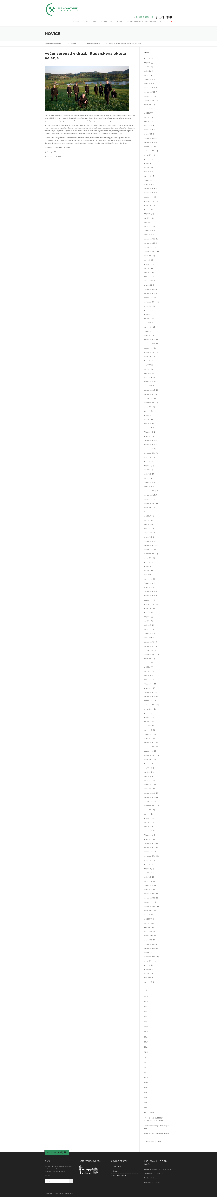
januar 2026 (148, 84)
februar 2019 (148, 432)
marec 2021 (148, 327)
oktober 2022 (148, 247)
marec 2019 (148, 428)
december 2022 (149, 239)
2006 (146, 1098)
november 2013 (149, 696)
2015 (146, 1052)
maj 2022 (147, 268)
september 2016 (150, 554)
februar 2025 (148, 130)
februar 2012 (148, 785)
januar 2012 (148, 789)
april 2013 (147, 726)
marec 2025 (148, 126)
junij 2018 (147, 466)
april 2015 (147, 625)
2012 (146, 1067)
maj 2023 (147, 218)
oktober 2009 (148, 902)
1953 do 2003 (149, 1113)
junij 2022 (147, 264)
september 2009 (150, 906)
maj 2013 (147, 722)
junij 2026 (147, 63)
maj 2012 (147, 772)
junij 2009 (147, 919)
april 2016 (147, 575)
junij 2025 (147, 113)
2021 (146, 1022)
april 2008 (147, 978)
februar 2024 (148, 180)
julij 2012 (147, 764)
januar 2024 (148, 184)
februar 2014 (148, 684)
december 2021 (149, 289)
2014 (146, 1057)
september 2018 (150, 453)
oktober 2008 (148, 953)
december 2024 (149, 138)
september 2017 (149, 503)
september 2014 (150, 654)
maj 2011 (147, 822)
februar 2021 (148, 331)
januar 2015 (148, 638)
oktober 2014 (148, 650)
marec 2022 (148, 277)
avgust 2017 (148, 508)
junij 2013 (147, 717)
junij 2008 (147, 969)
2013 (146, 1062)
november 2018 (149, 445)
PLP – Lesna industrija (119, 1175)
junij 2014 (147, 667)
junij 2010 (147, 869)
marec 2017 (148, 529)
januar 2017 (148, 537)
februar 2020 (148, 382)
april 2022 (147, 272)
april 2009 (147, 927)
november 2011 (149, 797)
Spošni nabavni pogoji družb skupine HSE (156, 1134)
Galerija (94, 21)
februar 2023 (148, 231)
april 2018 (147, 474)
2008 (146, 1087)
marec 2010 (148, 881)
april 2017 (147, 524)
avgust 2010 (148, 860)
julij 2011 (147, 814)
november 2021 (149, 294)
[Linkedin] (163, 17)
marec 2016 (148, 579)
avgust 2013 (148, 709)
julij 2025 (147, 109)
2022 (146, 1017)
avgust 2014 (148, 659)
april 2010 (147, 877)
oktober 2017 (148, 499)
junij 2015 (147, 617)
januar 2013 (148, 738)
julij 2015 (147, 613)
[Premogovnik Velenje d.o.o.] (62, 9)
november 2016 (149, 545)
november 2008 (149, 948)
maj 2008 (147, 973)
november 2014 (149, 646)
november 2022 (149, 243)
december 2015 (149, 591)
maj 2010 (147, 873)
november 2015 (149, 596)
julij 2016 (147, 562)
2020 (146, 1027)
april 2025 (147, 121)
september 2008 (150, 957)
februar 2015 (148, 633)
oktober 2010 (148, 852)
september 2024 (150, 151)
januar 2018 (148, 487)
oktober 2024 (148, 147)
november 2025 (149, 92)
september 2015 (150, 604)
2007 (146, 1093)
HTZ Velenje (117, 1167)
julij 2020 (147, 361)
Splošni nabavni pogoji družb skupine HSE (156, 1127)
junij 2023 (147, 214)
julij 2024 (147, 159)
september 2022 (150, 251)
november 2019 (149, 394)
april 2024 (147, 172)
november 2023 (149, 193)
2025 (146, 1001)
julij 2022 (147, 260)
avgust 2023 (148, 205)
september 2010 (150, 856)
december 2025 (149, 88)
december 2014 (149, 642)
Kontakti (163, 21)
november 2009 (149, 898)
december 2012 (149, 743)
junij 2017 (147, 516)
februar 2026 (148, 79)
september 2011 (150, 806)
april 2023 (147, 222)
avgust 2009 (148, 911)
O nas (85, 21)
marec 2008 (148, 982)
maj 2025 (147, 117)
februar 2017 (148, 533)
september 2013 (150, 705)
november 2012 (149, 747)
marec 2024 (148, 176)
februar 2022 (148, 281)
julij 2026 (147, 58)
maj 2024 (147, 168)
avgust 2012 (148, 759)
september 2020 (150, 352)
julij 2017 (147, 512)
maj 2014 (147, 671)
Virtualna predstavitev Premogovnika (141, 21)
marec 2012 (148, 780)
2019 (146, 1032)
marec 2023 (148, 226)
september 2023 (150, 201)
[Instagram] (61, 1152)
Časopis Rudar (107, 21)
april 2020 (147, 373)
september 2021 (150, 302)
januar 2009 (148, 940)
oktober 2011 (148, 801)
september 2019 (150, 403)
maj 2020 (147, 369)
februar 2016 (148, 583)
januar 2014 (148, 688)
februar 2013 (148, 734)
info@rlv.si (153, 1178)
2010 (146, 1077)
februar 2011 (148, 835)
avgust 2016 (148, 558)
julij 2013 (147, 713)
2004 (146, 1108)
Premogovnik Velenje (53, 152)
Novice (119, 21)
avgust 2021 (148, 306)
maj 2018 (147, 470)
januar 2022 (148, 285)
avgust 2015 (148, 608)
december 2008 (149, 944)
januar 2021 (148, 335)
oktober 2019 (148, 398)
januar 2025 (148, 134)
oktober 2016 (148, 550)
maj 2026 (147, 67)
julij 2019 (147, 411)
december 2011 (149, 793)
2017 (146, 1042)
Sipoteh (115, 1171)
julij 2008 (147, 965)
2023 (146, 1012)
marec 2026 (148, 75)
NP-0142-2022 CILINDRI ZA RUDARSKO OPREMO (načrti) (153, 1119)
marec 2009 (148, 931)
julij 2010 (147, 864)
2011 (146, 1072)
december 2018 (149, 440)
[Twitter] (156, 17)
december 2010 (149, 843)
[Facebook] (160, 17)
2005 (146, 1103)
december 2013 (149, 692)
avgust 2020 (148, 356)
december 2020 (149, 340)
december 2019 (149, 390)
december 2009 (149, 894)
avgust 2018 (148, 457)
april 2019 (147, 424)
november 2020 (149, 344)
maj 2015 (147, 621)
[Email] (170, 17)
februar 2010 (148, 885)
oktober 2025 (148, 96)
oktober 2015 (148, 600)
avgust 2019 (148, 407)
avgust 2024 (148, 155)
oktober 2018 (148, 449)
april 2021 (147, 323)
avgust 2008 (148, 961)
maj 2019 (147, 419)
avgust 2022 (148, 256)
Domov (76, 21)
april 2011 (147, 827)
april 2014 (147, 676)
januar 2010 (148, 890)
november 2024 (149, 142)
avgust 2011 (148, 810)
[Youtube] (167, 17)
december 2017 (149, 491)
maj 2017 (147, 520)
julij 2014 (147, 663)
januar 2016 (148, 587)
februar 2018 (148, 482)
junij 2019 (147, 415)
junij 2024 (147, 163)
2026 (146, 996)
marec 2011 (148, 831)
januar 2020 (148, 386)
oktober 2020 (148, 348)
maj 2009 (147, 923)
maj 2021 (147, 319)
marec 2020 (148, 377)
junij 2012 (147, 768)
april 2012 (147, 776)
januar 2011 (148, 839)
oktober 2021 (148, 298)
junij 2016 (147, 566)
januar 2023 (148, 235)
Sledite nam (51, 1152)
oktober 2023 (148, 197)
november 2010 (149, 848)
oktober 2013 (148, 701)
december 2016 (149, 541)
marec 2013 (148, 730)
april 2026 (147, 71)
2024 (146, 1006)
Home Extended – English (153, 1141)
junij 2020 (147, 365)
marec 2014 (148, 680)
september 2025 (150, 100)
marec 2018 (148, 478)
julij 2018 (147, 461)
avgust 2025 (148, 105)
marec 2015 (148, 629)
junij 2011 (147, 818)
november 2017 (149, 495)
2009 (146, 1083)
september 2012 (150, 755)
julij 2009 (147, 915)
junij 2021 (147, 314)
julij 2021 (147, 310)
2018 (146, 1037)
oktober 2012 (148, 751)
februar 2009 (148, 936)
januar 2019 (148, 436)
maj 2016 (147, 571)
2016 (146, 1047)
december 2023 (149, 189)
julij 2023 (147, 209)
